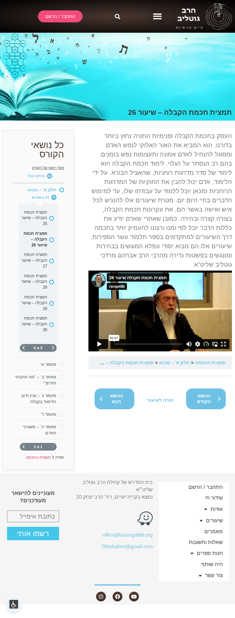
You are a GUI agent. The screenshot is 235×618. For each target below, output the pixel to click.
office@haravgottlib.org (128, 534)
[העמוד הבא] (23, 348)
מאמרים (213, 531)
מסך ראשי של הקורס (48, 168)
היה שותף (212, 564)
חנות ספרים (210, 553)
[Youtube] (134, 596)
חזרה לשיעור (160, 400)
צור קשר (214, 575)
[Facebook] (117, 596)
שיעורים (214, 520)
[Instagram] (101, 596)
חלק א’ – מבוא (174, 362)
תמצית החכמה (210, 362)
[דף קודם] (53, 348)
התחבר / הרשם (205, 487)
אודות (217, 509)
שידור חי (214, 498)
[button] (158, 16)
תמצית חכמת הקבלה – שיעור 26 (120, 362)
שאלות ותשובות (206, 542)
